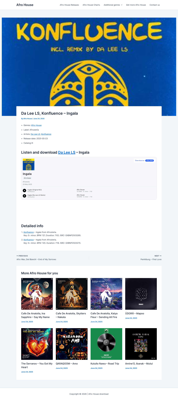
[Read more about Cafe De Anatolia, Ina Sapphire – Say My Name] (37, 293)
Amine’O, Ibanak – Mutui (139, 363)
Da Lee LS (35, 134)
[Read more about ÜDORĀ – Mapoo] (141, 293)
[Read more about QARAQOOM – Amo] (71, 344)
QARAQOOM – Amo (67, 363)
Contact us (155, 5)
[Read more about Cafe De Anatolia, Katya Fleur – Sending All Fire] (106, 293)
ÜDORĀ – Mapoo (134, 313)
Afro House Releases (69, 5)
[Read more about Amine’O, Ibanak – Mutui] (141, 344)
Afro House (24, 5)
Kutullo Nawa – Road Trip (105, 363)
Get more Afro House (136, 5)
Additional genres (112, 5)
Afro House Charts (91, 5)
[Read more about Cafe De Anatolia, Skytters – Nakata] (71, 293)
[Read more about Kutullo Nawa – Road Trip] (106, 344)
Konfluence (46, 134)
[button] (121, 5)
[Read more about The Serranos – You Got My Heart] (37, 344)
